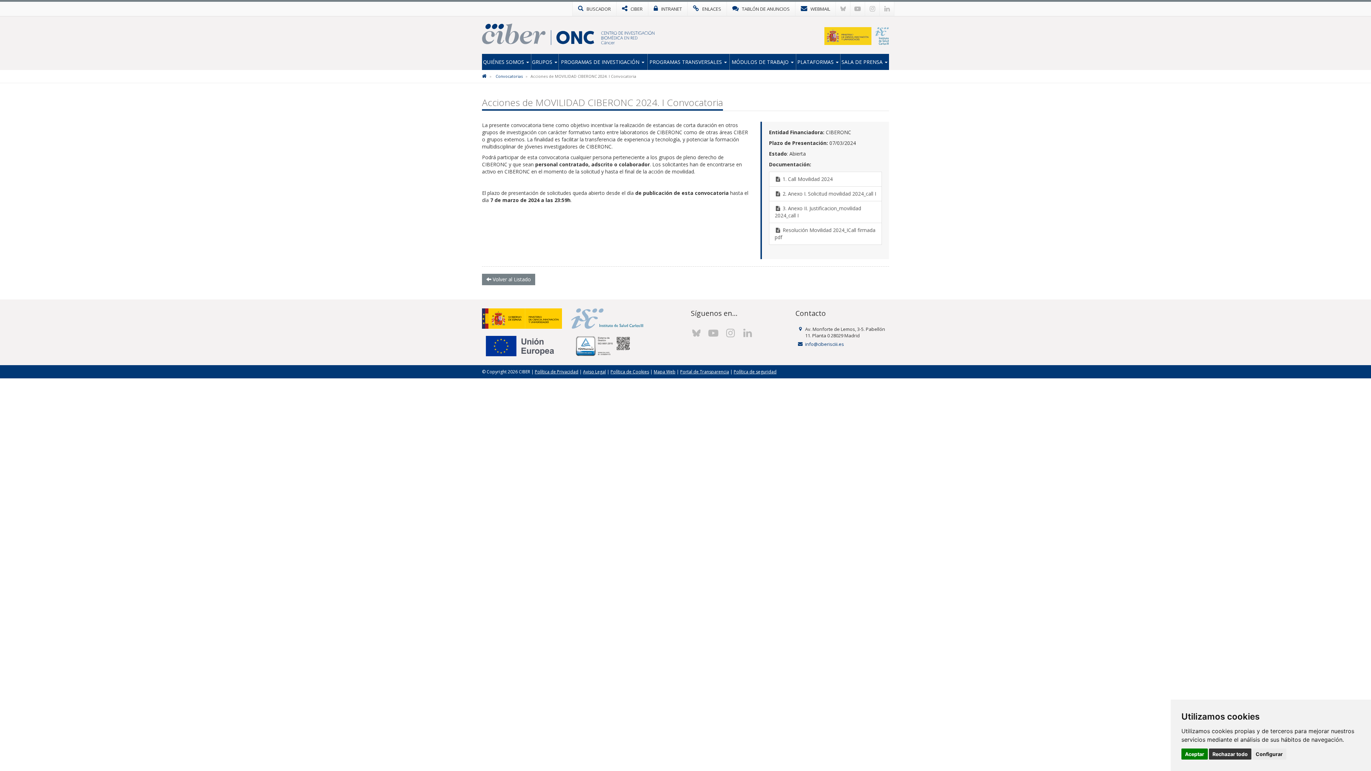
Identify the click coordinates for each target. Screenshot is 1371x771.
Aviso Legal (594, 372)
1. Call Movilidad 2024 (807, 179)
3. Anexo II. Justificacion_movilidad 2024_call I (818, 212)
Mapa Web (665, 372)
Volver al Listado (511, 279)
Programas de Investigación (601, 62)
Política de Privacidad (556, 372)
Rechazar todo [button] (1230, 754)
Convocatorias (509, 76)
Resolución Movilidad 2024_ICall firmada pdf (825, 234)
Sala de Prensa (863, 62)
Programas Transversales (686, 62)
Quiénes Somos (504, 62)
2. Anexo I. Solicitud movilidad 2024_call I (828, 193)
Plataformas (816, 62)
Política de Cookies (630, 372)
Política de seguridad (755, 372)
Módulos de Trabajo (761, 62)
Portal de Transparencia (704, 372)
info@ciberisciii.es (824, 344)
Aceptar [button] (1194, 754)
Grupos (543, 62)
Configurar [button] (1269, 754)
